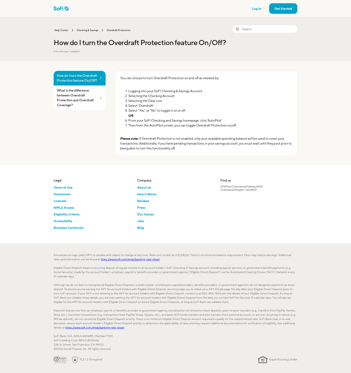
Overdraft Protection (118, 30)
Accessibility (63, 221)
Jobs (140, 221)
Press (141, 207)
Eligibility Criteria (67, 214)
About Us (144, 187)
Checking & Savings (88, 30)
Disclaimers (62, 194)
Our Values (145, 214)
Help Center (61, 30)
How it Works (147, 194)
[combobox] (268, 29)
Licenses (60, 201)
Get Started (283, 8)
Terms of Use (63, 187)
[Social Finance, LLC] (61, 8)
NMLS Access (64, 207)
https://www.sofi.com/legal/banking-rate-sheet (130, 259)
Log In (256, 8)
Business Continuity (68, 228)
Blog (140, 228)
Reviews (143, 201)
